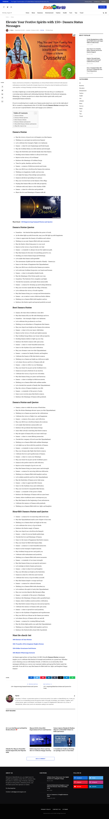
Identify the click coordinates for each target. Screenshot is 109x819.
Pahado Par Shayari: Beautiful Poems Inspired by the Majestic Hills (16, 750)
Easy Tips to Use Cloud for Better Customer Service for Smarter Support (94, 50)
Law (80, 98)
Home (27, 12)
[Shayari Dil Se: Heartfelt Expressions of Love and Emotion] (40, 720)
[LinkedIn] (2, 94)
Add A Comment (40, 758)
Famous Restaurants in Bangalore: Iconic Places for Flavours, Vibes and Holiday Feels (58, 786)
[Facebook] (2, 86)
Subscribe (102, 7)
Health (65, 12)
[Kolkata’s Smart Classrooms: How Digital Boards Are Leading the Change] (43, 779)
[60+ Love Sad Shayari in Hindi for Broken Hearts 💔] (17, 720)
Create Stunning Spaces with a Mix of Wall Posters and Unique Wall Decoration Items (95, 41)
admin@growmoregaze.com (18, 791)
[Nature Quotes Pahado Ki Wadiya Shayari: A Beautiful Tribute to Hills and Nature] (64, 720)
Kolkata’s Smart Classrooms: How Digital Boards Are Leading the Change (58, 777)
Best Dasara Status (21, 119)
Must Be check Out (20, 126)
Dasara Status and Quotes (22, 122)
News (33, 12)
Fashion (58, 12)
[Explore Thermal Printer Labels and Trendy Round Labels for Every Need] (82, 60)
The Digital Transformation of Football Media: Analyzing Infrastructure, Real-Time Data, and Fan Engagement (31, 1)
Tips (76, 12)
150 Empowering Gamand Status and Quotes (36, 222)
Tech (70, 12)
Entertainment (49, 12)
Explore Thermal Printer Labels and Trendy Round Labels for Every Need (94, 60)
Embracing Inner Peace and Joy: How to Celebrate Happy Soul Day (40, 749)
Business (40, 12)
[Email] (2, 101)
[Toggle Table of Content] (34, 113)
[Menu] (106, 13)
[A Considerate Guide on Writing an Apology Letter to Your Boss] (64, 741)
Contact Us (97, 1)
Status (42, 30)
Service (81, 106)
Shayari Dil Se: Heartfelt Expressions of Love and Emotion (40, 729)
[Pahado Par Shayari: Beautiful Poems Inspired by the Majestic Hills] (17, 741)
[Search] (103, 13)
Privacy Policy (88, 1)
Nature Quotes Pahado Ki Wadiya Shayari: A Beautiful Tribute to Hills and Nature (64, 729)
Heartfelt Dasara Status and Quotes (25, 124)
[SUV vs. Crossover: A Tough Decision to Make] (43, 796)
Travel (81, 12)
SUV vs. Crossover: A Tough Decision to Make (57, 795)
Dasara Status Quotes (21, 117)
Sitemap (104, 1)
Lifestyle (81, 101)
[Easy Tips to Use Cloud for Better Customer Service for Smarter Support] (82, 50)
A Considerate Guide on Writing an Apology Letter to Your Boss (63, 749)
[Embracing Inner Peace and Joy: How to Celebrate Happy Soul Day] (40, 741)
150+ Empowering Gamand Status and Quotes (24, 686)
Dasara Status (19, 115)
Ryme (12, 30)
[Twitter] (2, 90)
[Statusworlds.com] (54, 7)
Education (82, 88)
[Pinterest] (2, 97)
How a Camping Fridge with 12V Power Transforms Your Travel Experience (94, 69)
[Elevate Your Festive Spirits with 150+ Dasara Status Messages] (40, 56)
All (80, 83)
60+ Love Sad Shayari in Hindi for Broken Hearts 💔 (16, 729)
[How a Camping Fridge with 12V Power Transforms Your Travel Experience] (82, 69)
